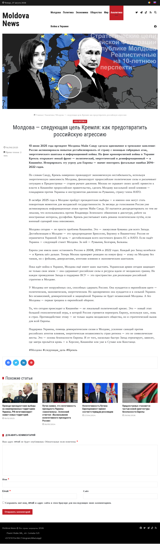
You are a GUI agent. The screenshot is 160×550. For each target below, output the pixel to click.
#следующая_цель (54, 350)
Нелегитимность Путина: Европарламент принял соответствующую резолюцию (97, 409)
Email (6, 491)
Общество (96, 12)
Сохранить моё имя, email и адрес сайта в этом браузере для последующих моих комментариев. (58, 502)
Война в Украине (60, 26)
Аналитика (116, 12)
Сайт (86, 491)
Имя (5, 479)
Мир (106, 12)
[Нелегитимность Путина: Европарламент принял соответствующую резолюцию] (100, 393)
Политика (68, 12)
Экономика (82, 12)
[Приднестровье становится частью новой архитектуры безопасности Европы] (140, 393)
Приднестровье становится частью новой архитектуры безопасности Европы (136, 409)
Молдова (56, 12)
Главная (39, 115)
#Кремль (71, 350)
